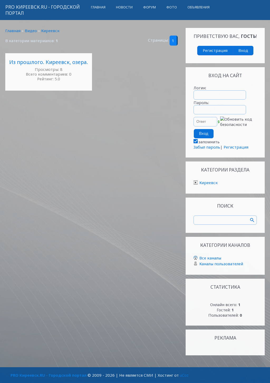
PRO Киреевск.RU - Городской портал (42, 10)
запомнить (209, 141)
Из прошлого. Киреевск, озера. (48, 62)
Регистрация (215, 50)
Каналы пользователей (221, 263)
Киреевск (50, 30)
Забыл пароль (207, 147)
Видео (31, 30)
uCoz (184, 375)
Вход (243, 50)
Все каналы (210, 258)
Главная (13, 30)
